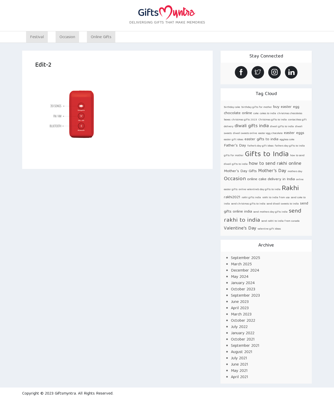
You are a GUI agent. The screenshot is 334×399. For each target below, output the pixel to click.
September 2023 (245, 296)
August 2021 (241, 352)
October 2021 (243, 339)
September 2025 (245, 258)
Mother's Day (272, 171)
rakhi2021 (232, 197)
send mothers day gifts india (270, 212)
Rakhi (290, 188)
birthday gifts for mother (256, 107)
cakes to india (268, 113)
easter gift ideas (233, 139)
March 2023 (241, 314)
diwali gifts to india (282, 126)
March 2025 (241, 264)
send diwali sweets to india (283, 204)
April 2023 (240, 308)
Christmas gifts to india (272, 120)
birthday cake (232, 107)
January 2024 (243, 283)
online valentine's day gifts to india (260, 189)
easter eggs (294, 133)
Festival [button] (37, 37)
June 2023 (240, 302)
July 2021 (239, 358)
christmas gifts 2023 (244, 120)
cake (256, 113)
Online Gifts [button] (101, 37)
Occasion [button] (67, 37)
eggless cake (287, 139)
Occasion (235, 179)
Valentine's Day (240, 228)
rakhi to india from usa (276, 197)
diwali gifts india (252, 126)
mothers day (295, 171)
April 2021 (239, 377)
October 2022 (243, 321)
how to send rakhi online (275, 164)
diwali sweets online (245, 133)
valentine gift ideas (269, 229)
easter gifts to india (261, 139)
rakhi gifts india (251, 197)
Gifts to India (267, 154)
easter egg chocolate (270, 133)
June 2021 (239, 364)
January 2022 (242, 333)
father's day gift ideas (260, 146)
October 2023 (243, 289)
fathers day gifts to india (290, 146)
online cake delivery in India (271, 179)
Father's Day (235, 145)
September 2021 (245, 346)
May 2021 (239, 371)
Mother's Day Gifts (240, 171)
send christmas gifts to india (248, 204)
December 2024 (245, 270)
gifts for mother (233, 155)
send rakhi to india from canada (280, 221)
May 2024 (239, 277)
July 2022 (239, 327)
